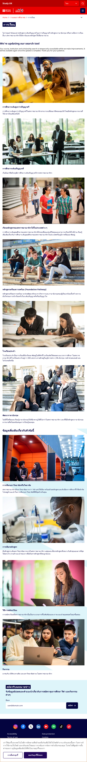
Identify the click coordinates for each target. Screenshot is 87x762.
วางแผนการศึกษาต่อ (17, 17)
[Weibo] (69, 726)
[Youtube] (46, 726)
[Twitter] (30, 726)
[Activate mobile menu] (82, 10)
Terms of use (12, 737)
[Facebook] (23, 726)
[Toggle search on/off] (82, 3)
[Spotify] (53, 726)
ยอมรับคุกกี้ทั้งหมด (35, 755)
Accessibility (12, 734)
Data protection (48, 734)
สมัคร (70, 705)
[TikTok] (61, 726)
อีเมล (8, 700)
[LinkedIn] (38, 726)
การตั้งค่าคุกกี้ (13, 755)
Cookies (45, 737)
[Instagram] (15, 726)
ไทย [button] (66, 3)
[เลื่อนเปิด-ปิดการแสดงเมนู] (81, 17)
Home (5, 17)
